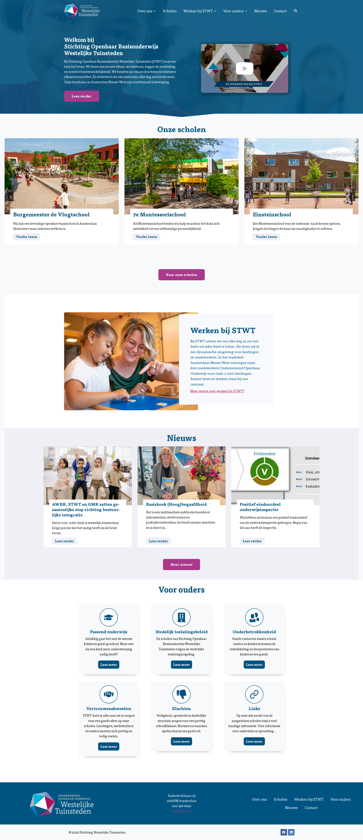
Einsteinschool (272, 214)
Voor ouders (340, 799)
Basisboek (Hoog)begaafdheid (176, 504)
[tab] (160, 258)
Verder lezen (28, 237)
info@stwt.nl (181, 811)
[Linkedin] (291, 832)
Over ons (259, 799)
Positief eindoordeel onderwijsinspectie (260, 506)
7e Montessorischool (159, 214)
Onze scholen (181, 129)
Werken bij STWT (308, 799)
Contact (280, 11)
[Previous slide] (11, 196)
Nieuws (260, 11)
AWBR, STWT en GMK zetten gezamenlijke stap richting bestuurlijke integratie (86, 509)
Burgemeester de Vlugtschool (51, 214)
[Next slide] (352, 196)
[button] (244, 68)
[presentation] (62, 176)
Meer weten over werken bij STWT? (217, 390)
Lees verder (66, 541)
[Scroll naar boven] (353, 834)
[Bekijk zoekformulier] (295, 10)
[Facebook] (284, 832)
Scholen (170, 11)
